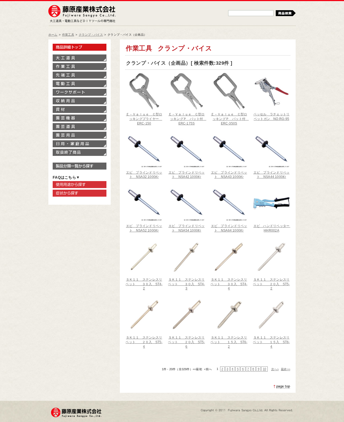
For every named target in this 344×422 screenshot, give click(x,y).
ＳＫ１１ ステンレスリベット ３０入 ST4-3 (186, 284)
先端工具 (79, 75)
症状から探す (79, 193)
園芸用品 (79, 135)
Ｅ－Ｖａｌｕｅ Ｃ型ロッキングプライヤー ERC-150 (144, 118)
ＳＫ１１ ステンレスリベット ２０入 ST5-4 (144, 342)
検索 (286, 13)
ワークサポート (79, 92)
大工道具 (79, 57)
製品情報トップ (79, 47)
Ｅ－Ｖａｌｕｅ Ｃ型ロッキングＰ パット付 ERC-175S (187, 118)
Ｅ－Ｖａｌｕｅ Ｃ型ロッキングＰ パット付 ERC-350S (230, 118)
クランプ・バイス (91, 34)
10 (264, 369)
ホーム (53, 34)
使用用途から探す (79, 184)
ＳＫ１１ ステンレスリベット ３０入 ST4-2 (144, 284)
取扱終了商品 (79, 152)
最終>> (285, 369)
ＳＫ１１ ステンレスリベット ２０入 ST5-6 (186, 342)
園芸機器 (79, 118)
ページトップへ (282, 386)
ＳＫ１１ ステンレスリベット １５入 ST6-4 (271, 342)
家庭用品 (79, 143)
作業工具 (68, 34)
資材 (79, 109)
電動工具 (79, 83)
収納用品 (79, 100)
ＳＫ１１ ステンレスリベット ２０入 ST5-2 (271, 284)
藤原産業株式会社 (82, 11)
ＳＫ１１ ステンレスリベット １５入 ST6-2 (228, 342)
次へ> (275, 369)
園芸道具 (79, 126)
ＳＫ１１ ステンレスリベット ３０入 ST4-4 (228, 284)
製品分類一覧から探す (79, 166)
